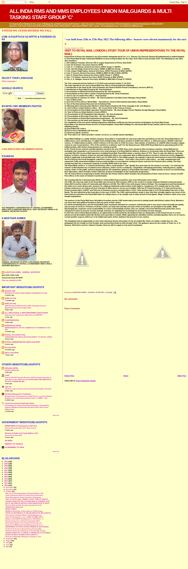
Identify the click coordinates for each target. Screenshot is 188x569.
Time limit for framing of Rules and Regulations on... (24, 515)
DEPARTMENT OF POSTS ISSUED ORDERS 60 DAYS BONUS (27, 527)
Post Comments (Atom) (86, 381)
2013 (6, 479)
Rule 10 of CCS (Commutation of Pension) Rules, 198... (24, 493)
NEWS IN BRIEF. (11, 509)
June (8, 545)
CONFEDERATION (12, 320)
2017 (6, 470)
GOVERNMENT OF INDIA (14, 447)
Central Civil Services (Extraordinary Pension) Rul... (24, 529)
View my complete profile (11, 280)
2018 (6, 468)
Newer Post (69, 376)
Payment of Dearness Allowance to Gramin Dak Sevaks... (26, 531)
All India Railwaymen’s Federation (18, 394)
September (10, 538)
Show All (56, 415)
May (7, 546)
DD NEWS (8, 440)
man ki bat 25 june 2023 (13, 435)
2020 (6, 464)
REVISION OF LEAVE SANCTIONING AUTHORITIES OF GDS (26, 293)
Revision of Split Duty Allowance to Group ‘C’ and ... (23, 536)
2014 (6, 477)
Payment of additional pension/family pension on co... (24, 525)
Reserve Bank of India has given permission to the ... (24, 505)
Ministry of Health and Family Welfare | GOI (21, 433)
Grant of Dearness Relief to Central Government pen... (24, 495)
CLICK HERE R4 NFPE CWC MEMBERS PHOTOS (22, 149)
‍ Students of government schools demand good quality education (28, 389)
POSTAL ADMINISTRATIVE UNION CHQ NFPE (22, 342)
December (10, 487)
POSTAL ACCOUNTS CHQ (15, 335)
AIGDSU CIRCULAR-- (12, 370)
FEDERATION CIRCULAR (14, 507)
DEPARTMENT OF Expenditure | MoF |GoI (21, 426)
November (10, 489)
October (9, 491)
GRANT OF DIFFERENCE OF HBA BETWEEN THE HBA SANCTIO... (28, 513)
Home (125, 376)
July (7, 542)
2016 (6, 472)
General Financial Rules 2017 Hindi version (20, 428)
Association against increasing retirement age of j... (24, 523)
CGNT (7, 375)
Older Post (181, 376)
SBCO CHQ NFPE (11, 353)
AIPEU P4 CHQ (10, 303)
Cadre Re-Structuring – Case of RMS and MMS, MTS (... (24, 517)
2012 (6, 481)
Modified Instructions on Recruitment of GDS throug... (24, 511)
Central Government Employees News (19, 403)
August (8, 541)
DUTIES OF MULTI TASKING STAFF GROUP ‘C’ (21, 535)
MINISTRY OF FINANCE (14, 444)
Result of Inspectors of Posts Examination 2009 (22, 521)
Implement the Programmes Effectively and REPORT (23, 315)
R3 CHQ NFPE (10, 347)
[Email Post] (114, 292)
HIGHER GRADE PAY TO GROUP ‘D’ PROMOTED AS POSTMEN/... (28, 533)
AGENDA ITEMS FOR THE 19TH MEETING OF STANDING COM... (28, 501)
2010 (6, 485)
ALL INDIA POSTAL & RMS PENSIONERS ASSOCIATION (26, 313)
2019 (6, 466)
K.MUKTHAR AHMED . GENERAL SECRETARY (88, 292)
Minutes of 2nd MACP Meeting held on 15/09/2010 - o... (24, 519)
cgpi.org (8, 387)
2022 (6, 461)
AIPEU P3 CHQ (10, 298)
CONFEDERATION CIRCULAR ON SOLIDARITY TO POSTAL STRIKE (28, 337)
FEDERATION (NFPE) (13, 325)
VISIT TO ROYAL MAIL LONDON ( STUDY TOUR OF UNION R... (27, 499)
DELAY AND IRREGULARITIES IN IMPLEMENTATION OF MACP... (27, 503)
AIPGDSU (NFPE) (11, 368)
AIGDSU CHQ (10, 291)
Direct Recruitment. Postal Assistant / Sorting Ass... (23, 497)
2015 (6, 474)
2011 (6, 483)
